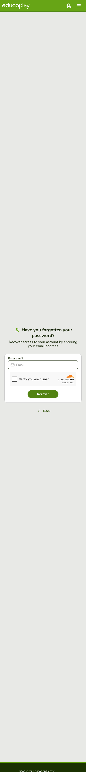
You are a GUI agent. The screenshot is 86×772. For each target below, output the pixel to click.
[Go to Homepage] (16, 6)
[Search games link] (69, 6)
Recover (43, 394)
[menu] (79, 6)
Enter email (15, 359)
